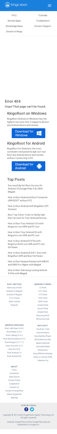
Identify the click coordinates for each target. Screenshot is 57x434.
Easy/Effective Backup (42, 353)
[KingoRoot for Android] (16, 6)
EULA (14, 370)
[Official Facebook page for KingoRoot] (26, 409)
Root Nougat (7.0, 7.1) (14, 342)
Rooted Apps (14, 20)
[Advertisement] (28, 66)
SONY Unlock (14, 301)
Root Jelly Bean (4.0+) (14, 328)
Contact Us (14, 387)
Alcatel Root (43, 312)
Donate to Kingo (14, 31)
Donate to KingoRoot (14, 391)
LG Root (42, 288)
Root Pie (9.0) (14, 349)
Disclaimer (14, 373)
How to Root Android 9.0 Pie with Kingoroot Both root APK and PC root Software (26, 244)
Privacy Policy (14, 380)
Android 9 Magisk (14, 295)
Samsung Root (42, 315)
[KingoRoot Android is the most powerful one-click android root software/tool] (28, 133)
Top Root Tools (43, 329)
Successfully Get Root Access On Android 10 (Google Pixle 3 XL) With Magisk (25, 188)
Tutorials (42, 15)
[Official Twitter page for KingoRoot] (32, 409)
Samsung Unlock (14, 288)
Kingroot (14, 305)
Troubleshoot (43, 20)
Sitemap (14, 398)
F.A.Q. (14, 15)
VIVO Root (42, 298)
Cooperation (14, 384)
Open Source (14, 377)
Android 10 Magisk (14, 291)
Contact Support (42, 26)
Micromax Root (42, 319)
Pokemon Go (42, 360)
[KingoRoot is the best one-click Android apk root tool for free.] (28, 166)
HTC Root (42, 291)
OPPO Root (43, 301)
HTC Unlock (14, 298)
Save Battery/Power (42, 336)
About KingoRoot (14, 394)
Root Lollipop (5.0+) (14, 335)
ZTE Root (43, 295)
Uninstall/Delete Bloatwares (43, 348)
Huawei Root (42, 305)
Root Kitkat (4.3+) (14, 332)
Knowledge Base (14, 26)
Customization (42, 333)
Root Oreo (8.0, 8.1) (14, 346)
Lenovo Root (42, 308)
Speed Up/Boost (43, 343)
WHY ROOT (43, 326)
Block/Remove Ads (43, 339)
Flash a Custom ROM (43, 357)
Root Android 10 (14, 353)
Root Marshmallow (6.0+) (14, 339)
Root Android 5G (14, 356)
